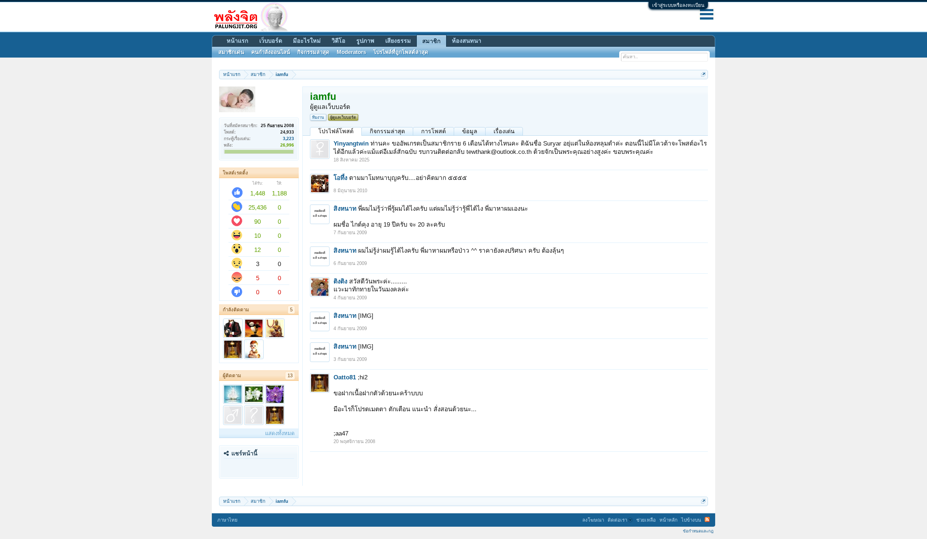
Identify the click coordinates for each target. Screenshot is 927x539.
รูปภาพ (365, 41)
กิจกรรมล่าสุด (387, 131)
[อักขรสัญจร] (254, 328)
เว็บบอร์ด (270, 41)
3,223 (288, 138)
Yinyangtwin (351, 143)
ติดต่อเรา (617, 520)
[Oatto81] (233, 349)
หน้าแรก (237, 41)
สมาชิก (431, 41)
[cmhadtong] (254, 349)
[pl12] (233, 415)
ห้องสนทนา (466, 41)
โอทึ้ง (340, 177)
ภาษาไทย (227, 520)
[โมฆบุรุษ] (233, 328)
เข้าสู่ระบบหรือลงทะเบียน (678, 5)
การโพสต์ (433, 131)
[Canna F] (254, 394)
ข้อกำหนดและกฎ (698, 531)
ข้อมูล (469, 131)
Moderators (351, 52)
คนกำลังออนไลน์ (270, 52)
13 (290, 375)
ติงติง (340, 281)
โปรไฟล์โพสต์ (335, 131)
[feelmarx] (254, 415)
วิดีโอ (338, 41)
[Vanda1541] (275, 394)
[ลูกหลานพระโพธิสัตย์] (233, 394)
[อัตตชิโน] (275, 328)
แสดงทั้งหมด (280, 433)
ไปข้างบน (691, 520)
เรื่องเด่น (504, 131)
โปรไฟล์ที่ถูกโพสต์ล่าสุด (400, 52)
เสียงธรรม (398, 41)
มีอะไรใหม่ (307, 41)
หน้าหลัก (668, 520)
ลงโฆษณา (593, 520)
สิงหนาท (345, 208)
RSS (707, 519)
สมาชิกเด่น (231, 52)
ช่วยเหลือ (646, 520)
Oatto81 (345, 377)
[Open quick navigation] (703, 74)
